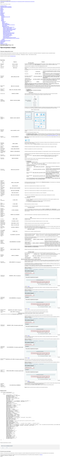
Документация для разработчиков (5, 1)
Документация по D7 (14, 1)
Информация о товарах (3, 43)
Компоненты (2, 42)
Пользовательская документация (29, 1)
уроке (28, 286)
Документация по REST (20, 1)
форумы (41, 454)
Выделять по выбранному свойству (52, 135)
